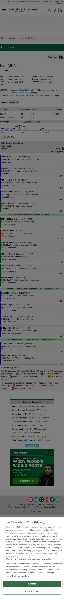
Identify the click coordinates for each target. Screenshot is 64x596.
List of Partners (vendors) (17, 576)
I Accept (32, 583)
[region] (32, 556)
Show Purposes (32, 591)
